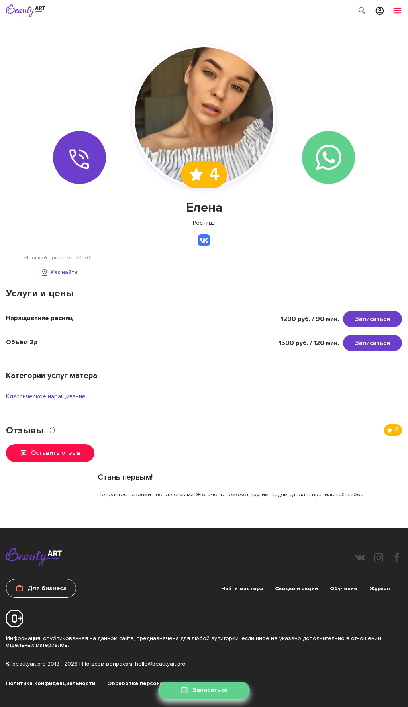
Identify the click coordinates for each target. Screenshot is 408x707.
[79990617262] (79, 157)
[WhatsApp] (328, 157)
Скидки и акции (296, 588)
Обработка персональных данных (154, 683)
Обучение (343, 588)
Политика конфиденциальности (50, 683)
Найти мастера (242, 588)
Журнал (379, 588)
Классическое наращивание (46, 396)
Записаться (372, 319)
